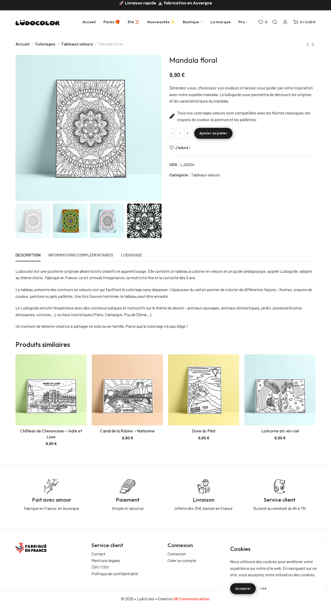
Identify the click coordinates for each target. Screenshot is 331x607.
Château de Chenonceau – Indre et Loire (51, 433)
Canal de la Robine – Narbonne (127, 430)
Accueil (22, 43)
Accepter (243, 588)
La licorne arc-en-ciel (280, 430)
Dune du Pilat (203, 430)
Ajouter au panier (213, 133)
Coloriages (45, 43)
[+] (187, 133)
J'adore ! (182, 147)
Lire (263, 588)
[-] (172, 133)
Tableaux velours (77, 43)
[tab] (28, 254)
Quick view (77, 376)
